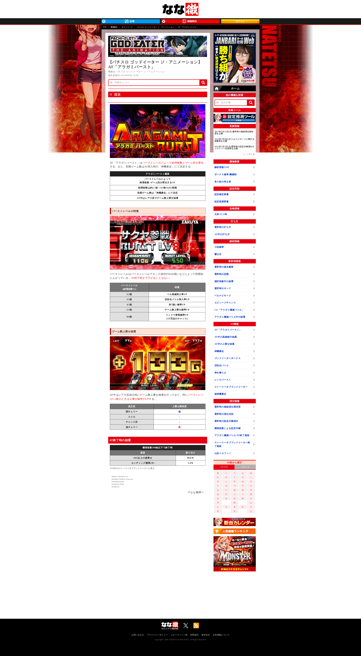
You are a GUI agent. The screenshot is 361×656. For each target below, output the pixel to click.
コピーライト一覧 (179, 635)
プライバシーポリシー (157, 635)
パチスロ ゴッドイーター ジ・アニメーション (155, 27)
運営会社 (206, 635)
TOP (105, 27)
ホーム (235, 88)
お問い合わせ (137, 635)
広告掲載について (221, 635)
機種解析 (114, 27)
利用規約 (194, 635)
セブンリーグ (127, 27)
